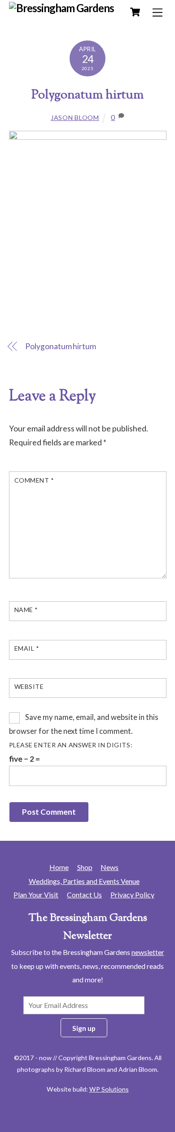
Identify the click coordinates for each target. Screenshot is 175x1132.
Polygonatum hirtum (87, 95)
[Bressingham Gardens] (61, 7)
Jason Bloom (75, 117)
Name (26, 609)
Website (29, 686)
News (109, 867)
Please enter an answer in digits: (71, 745)
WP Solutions (109, 1089)
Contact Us (84, 894)
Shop (84, 867)
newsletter (147, 952)
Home (59, 867)
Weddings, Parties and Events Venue (84, 881)
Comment (34, 480)
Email (26, 648)
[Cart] (135, 12)
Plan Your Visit (35, 894)
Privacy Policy (132, 894)
